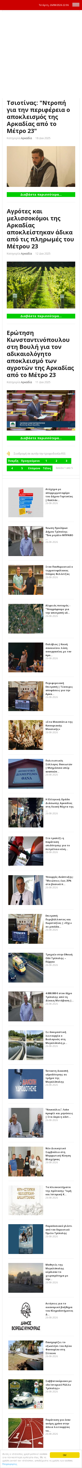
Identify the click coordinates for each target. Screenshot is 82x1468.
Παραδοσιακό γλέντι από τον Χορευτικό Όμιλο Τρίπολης (58, 1229)
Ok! (64, 1455)
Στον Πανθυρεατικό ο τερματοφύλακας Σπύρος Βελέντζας (59, 570)
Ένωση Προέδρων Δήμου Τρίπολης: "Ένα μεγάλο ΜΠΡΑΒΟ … (59, 533)
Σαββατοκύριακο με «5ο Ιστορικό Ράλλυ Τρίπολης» (58, 1384)
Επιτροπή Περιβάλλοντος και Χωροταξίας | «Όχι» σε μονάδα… (58, 921)
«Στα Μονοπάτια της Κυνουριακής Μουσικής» (59, 725)
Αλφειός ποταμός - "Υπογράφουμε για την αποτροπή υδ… (57, 609)
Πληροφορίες (9, 1464)
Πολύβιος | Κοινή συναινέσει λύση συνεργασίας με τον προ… (58, 650)
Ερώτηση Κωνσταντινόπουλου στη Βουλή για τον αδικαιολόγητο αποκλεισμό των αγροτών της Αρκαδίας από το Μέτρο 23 (40, 354)
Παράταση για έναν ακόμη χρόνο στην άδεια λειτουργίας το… (57, 1425)
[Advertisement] (41, 55)
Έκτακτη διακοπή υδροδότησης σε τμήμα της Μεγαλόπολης (56, 1076)
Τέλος (47, 468)
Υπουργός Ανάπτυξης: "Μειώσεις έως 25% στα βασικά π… (59, 880)
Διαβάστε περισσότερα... (41, 194)
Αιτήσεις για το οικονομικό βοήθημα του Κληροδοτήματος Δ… (59, 1309)
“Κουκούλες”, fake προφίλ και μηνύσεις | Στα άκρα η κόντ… (59, 1113)
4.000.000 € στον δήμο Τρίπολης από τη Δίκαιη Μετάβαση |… (59, 997)
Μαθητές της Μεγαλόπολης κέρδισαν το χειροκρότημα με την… (56, 1272)
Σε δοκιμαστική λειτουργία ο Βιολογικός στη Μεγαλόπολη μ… (56, 1037)
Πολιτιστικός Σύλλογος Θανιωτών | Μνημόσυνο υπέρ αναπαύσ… (58, 766)
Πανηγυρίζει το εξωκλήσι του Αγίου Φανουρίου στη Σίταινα (58, 1348)
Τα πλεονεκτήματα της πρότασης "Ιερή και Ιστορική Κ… (58, 1190)
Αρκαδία (26, 138)
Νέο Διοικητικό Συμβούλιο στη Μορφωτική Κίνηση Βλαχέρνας (58, 1154)
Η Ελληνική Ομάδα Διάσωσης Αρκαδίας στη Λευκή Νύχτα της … (59, 805)
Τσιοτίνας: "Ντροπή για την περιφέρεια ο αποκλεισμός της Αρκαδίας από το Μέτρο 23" (38, 117)
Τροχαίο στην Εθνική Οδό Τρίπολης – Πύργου (59, 958)
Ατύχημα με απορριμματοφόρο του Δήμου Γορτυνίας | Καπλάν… (59, 494)
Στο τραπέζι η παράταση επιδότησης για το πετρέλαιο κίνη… (57, 843)
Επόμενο (34, 468)
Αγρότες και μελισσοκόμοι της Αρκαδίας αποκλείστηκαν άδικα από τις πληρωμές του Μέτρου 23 (40, 228)
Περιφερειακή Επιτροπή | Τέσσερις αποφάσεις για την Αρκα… (59, 688)
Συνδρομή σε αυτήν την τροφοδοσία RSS (39, 453)
